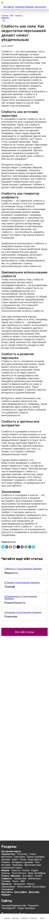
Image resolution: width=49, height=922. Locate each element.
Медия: (5, 870)
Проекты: (6, 884)
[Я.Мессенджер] (3, 547)
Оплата (38, 875)
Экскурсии (19, 884)
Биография (20, 892)
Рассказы (22, 854)
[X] (18, 547)
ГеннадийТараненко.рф (13, 905)
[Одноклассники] (10, 547)
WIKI (22, 881)
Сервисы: (6, 878)
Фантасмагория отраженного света (21, 866)
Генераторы (20, 878)
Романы (5, 862)
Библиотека (34, 878)
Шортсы (5, 873)
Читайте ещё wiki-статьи (22, 559)
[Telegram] (14, 547)
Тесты (15, 881)
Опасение (10, 616)
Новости (15, 870)
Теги (37, 862)
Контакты (7, 892)
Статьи (26, 870)
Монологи (6, 856)
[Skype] (33, 547)
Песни (23, 859)
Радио (34, 870)
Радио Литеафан (26, 908)
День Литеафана (36, 873)
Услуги (5, 875)
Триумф (9, 586)
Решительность (15, 602)
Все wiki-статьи (24, 631)
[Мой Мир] (29, 547)
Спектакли (19, 856)
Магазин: (16, 875)
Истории (5, 865)
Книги (15, 859)
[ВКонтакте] (6, 547)
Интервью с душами (22, 862)
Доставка (27, 875)
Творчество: (8, 854)
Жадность (11, 572)
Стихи (32, 854)
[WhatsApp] (25, 547)
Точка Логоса (19, 873)
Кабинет (6, 894)
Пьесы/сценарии (36, 856)
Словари (5, 881)
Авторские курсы (11, 851)
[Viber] (22, 547)
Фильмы (5, 859)
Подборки (17, 865)
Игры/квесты (35, 859)
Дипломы (34, 892)
